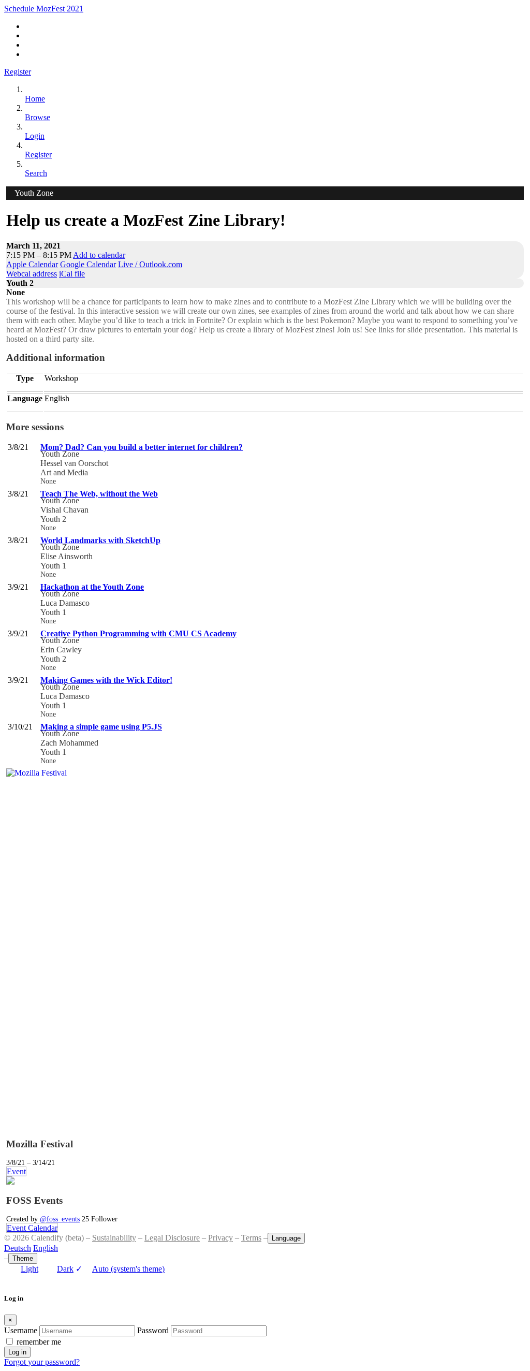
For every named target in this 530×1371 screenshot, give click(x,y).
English (45, 1248)
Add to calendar (99, 255)
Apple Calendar (32, 264)
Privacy (220, 1237)
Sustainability (114, 1237)
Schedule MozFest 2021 (43, 8)
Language (286, 1238)
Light (29, 1268)
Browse (37, 117)
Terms (251, 1237)
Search (36, 173)
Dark (65, 1268)
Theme (22, 1258)
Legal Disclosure (172, 1237)
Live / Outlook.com (150, 264)
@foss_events (60, 1219)
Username (20, 1330)
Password (153, 1330)
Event (16, 1171)
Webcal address (31, 273)
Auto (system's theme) (120, 1268)
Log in (17, 1352)
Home (35, 98)
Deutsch (17, 1248)
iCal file (72, 273)
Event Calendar (32, 1227)
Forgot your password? (42, 1362)
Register (17, 71)
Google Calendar (88, 264)
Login (35, 136)
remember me (39, 1341)
